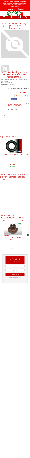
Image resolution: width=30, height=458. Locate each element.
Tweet (27, 103)
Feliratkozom (15, 274)
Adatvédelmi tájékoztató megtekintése (15, 277)
